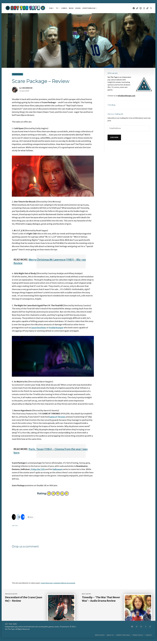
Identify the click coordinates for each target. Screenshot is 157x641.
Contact (149, 635)
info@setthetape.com (126, 96)
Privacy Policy (138, 635)
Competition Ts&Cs (123, 635)
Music (71, 8)
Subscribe (114, 137)
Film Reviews (17, 74)
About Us (110, 635)
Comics (64, 8)
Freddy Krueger (56, 327)
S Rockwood (26, 88)
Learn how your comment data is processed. (58, 583)
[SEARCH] (151, 8)
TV (57, 8)
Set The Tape (11, 624)
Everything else (89, 8)
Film (51, 8)
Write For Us (99, 635)
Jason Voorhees (38, 327)
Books (78, 8)
